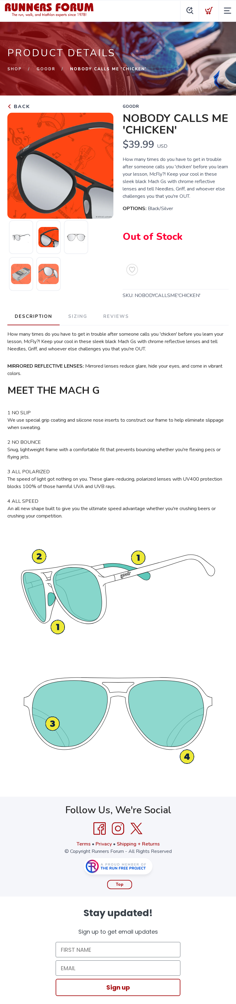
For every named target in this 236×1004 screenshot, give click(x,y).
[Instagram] (118, 828)
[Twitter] (136, 828)
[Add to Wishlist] (132, 269)
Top (120, 884)
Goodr (46, 69)
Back (21, 106)
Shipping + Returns (138, 844)
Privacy (104, 844)
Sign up (118, 987)
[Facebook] (99, 828)
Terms (84, 844)
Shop (14, 69)
